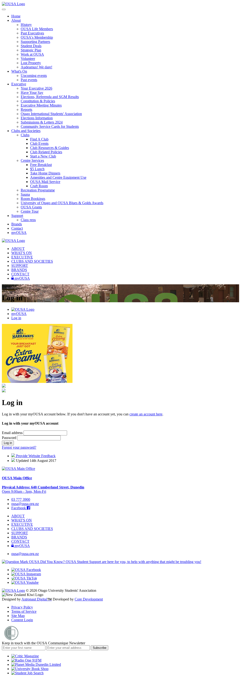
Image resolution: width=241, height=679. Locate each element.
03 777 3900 (20, 499)
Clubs (25, 135)
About (16, 20)
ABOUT (18, 249)
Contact (17, 228)
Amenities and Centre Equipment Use (58, 177)
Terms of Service (23, 611)
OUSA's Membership (37, 37)
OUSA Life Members (37, 29)
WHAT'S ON (21, 253)
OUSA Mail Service (45, 182)
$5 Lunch (37, 169)
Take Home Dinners (45, 173)
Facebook (19, 508)
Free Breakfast (41, 165)
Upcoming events (34, 76)
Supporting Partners (35, 42)
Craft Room (39, 186)
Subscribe (99, 648)
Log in (16, 318)
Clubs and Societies (25, 131)
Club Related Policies (46, 152)
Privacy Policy (22, 607)
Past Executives (32, 33)
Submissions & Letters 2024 (42, 122)
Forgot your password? (19, 447)
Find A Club (39, 139)
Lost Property (31, 63)
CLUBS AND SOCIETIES (32, 261)
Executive (18, 84)
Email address (13, 433)
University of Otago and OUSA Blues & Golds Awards (62, 203)
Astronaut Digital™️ (36, 599)
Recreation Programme (38, 190)
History (26, 25)
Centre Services (32, 160)
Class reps (28, 220)
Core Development (89, 599)
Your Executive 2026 (36, 88)
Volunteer (28, 59)
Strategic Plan (31, 50)
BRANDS (19, 270)
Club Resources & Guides (49, 148)
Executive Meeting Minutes (41, 105)
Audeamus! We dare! (36, 67)
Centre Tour (30, 211)
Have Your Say (32, 93)
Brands (16, 224)
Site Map (18, 616)
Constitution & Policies (38, 101)
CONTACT (20, 274)
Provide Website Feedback (35, 456)
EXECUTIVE (22, 257)
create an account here (145, 414)
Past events (29, 80)
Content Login (22, 620)
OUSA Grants (31, 207)
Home (15, 16)
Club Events (39, 143)
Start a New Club (43, 156)
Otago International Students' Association (51, 114)
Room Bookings (33, 199)
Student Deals (31, 46)
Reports (26, 110)
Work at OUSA (32, 54)
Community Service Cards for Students (50, 126)
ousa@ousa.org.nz (25, 504)
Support (17, 216)
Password (9, 438)
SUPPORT (19, 266)
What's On (19, 71)
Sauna (25, 194)
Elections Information (37, 118)
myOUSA (19, 233)
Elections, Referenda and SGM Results (50, 97)
